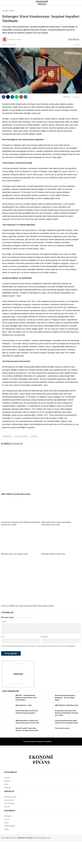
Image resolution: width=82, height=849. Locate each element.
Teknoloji (7, 43)
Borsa (5, 30)
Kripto (5, 34)
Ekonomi (6, 22)
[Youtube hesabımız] (52, 845)
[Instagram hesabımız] (39, 845)
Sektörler (7, 39)
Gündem (6, 17)
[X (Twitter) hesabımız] (26, 845)
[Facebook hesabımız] (13, 845)
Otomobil (7, 47)
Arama (60, 10)
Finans (5, 26)
